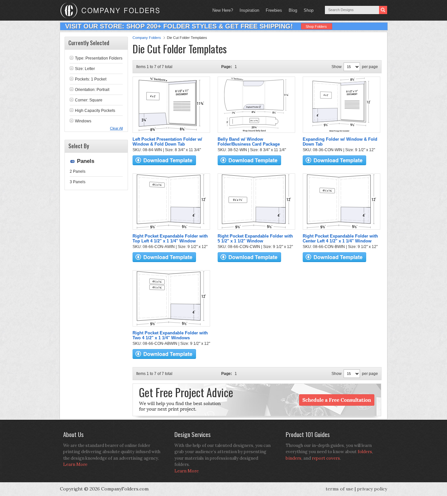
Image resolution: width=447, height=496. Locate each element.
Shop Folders (316, 26)
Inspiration (249, 10)
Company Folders (147, 38)
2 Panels (77, 171)
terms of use (339, 489)
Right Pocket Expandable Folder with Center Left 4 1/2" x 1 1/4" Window (340, 238)
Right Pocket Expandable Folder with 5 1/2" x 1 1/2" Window (255, 238)
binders (293, 458)
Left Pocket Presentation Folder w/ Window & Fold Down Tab (167, 142)
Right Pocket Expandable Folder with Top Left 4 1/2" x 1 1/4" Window (170, 238)
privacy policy (372, 489)
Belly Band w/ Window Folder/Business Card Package (249, 142)
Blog (293, 10)
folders (365, 451)
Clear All (116, 128)
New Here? (222, 10)
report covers (326, 458)
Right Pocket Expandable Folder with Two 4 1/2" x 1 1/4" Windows (170, 335)
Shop (306, 10)
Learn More (75, 464)
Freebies (272, 10)
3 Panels (77, 182)
